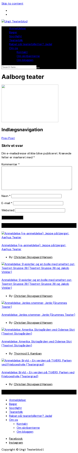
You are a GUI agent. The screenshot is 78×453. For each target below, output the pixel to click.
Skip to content (12, 3)
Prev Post (8, 138)
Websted (8, 210)
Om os (13, 48)
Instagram (16, 443)
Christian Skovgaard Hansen (33, 257)
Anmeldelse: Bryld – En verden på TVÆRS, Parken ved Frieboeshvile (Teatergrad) (38, 374)
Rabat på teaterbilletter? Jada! (30, 44)
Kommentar (11, 164)
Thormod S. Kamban (28, 353)
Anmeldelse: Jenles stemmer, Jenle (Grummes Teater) (38, 315)
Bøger (13, 32)
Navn (6, 196)
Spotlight (15, 36)
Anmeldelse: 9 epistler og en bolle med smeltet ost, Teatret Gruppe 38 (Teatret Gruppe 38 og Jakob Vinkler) (37, 284)
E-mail (7, 203)
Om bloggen (25, 60)
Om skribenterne (28, 56)
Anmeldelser (17, 28)
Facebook (16, 439)
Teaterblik (16, 40)
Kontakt (22, 52)
